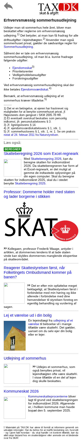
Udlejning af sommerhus (25, 358)
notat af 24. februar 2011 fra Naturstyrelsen (31, 134)
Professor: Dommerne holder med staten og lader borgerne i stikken (39, 194)
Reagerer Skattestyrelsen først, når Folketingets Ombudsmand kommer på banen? (38, 272)
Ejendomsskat (22, 68)
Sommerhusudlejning (18, 46)
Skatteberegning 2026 (46, 158)
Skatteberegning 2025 (30, 183)
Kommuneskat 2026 (21, 391)
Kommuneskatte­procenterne (48, 396)
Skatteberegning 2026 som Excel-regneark (41, 153)
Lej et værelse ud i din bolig (28, 315)
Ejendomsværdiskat (34, 89)
